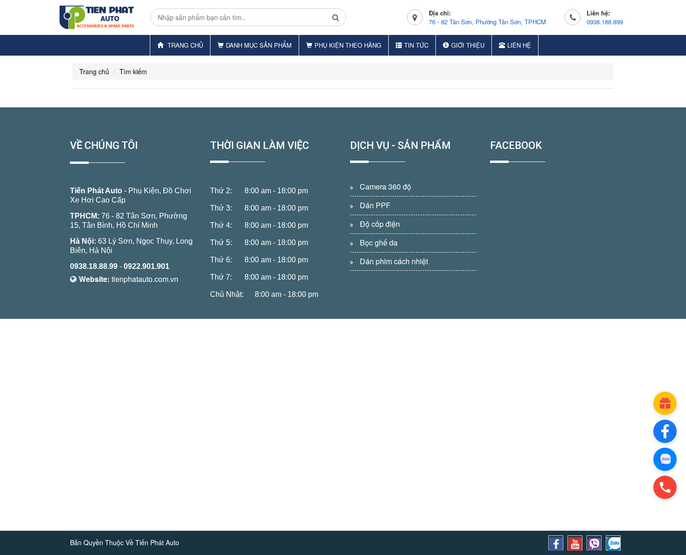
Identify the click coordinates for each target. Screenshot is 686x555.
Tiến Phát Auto (96, 191)
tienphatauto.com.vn (145, 279)
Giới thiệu (467, 45)
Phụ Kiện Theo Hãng (348, 45)
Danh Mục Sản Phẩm (259, 45)
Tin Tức (416, 45)
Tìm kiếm (133, 71)
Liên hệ (519, 45)
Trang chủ (184, 45)
